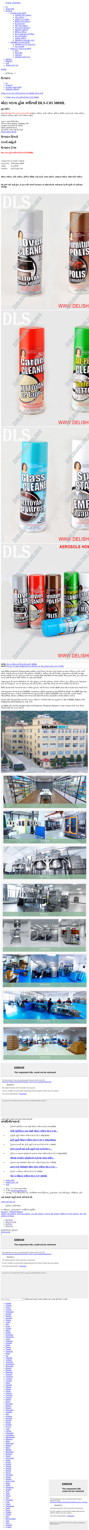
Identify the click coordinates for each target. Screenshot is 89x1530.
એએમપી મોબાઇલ (16, 1212)
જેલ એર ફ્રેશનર (21, 26)
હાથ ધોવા (18, 55)
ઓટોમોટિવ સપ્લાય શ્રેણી (20, 42)
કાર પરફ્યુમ (19, 47)
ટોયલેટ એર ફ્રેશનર (8, 1214)
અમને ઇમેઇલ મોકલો (8, 132)
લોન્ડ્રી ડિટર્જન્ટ (21, 36)
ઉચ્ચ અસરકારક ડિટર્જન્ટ (25, 34)
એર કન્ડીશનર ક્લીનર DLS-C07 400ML (21, 664)
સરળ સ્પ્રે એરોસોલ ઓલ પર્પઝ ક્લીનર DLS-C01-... (33, 1167)
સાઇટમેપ (4, 1212)
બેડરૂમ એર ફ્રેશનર (52, 1214)
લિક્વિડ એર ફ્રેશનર (22, 21)
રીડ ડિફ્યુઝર (20, 24)
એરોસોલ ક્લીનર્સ (21, 30)
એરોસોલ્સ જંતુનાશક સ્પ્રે (24, 40)
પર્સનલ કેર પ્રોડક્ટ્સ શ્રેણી (20, 49)
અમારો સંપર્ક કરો (12, 65)
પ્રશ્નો (7, 63)
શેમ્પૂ (16, 51)
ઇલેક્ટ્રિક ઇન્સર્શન (22, 19)
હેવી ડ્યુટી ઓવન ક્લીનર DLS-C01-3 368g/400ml (33, 1140)
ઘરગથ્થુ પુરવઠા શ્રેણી (18, 13)
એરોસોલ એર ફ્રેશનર (23, 15)
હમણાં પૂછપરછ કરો (8, 1202)
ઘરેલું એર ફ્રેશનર (23, 1214)
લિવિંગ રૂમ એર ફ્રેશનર (70, 1214)
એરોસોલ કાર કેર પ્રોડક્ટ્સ (25, 44)
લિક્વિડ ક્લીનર (20, 32)
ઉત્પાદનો (9, 11)
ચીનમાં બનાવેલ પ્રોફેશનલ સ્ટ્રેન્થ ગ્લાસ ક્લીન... (32, 1158)
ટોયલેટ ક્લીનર (20, 38)
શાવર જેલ (18, 53)
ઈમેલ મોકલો (5, 1232)
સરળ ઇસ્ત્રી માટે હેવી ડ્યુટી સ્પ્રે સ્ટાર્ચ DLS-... (31, 1149)
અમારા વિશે (10, 9)
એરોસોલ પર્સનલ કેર (22, 57)
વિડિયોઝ (9, 61)
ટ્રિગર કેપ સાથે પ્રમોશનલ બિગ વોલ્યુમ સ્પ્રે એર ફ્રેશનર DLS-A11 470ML (35, 666)
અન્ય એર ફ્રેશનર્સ (22, 28)
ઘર (7, 7)
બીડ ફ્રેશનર (19, 17)
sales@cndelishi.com (19, 1191)
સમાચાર (9, 59)
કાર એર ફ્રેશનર (37, 1214)
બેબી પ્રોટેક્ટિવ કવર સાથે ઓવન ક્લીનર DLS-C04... (34, 1131)
